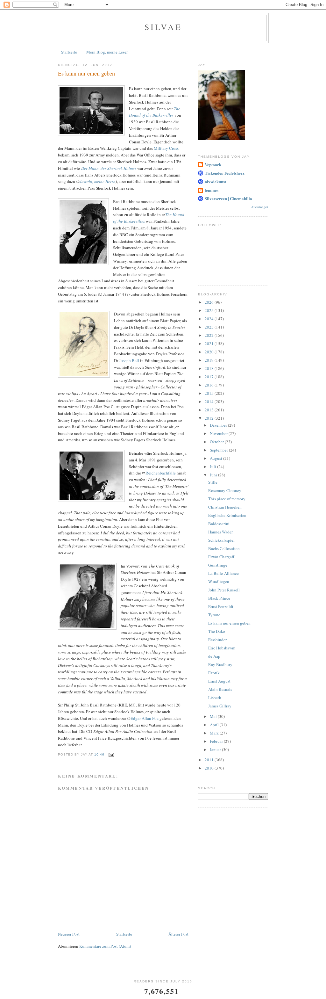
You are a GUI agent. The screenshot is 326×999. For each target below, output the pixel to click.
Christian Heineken (225, 507)
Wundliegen (218, 581)
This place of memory (226, 499)
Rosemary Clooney (224, 490)
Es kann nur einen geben (229, 623)
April (215, 725)
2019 (210, 360)
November (219, 433)
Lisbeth (214, 697)
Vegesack (213, 164)
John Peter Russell (224, 590)
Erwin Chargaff (221, 557)
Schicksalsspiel (221, 540)
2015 (210, 393)
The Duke (216, 631)
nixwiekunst (215, 181)
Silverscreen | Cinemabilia (228, 198)
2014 (210, 401)
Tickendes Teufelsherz (224, 173)
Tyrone (214, 615)
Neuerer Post (69, 934)
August (216, 458)
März (215, 733)
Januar (216, 749)
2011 (210, 760)
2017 (210, 377)
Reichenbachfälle (160, 473)
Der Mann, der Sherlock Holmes (108, 168)
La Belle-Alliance (223, 573)
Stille (212, 482)
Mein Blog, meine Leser (107, 52)
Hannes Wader (220, 532)
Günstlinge (217, 565)
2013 (210, 410)
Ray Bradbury (220, 664)
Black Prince (219, 598)
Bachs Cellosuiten (224, 548)
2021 (210, 343)
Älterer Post (178, 934)
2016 (210, 385)
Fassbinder (217, 639)
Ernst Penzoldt (220, 606)
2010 (210, 768)
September (219, 450)
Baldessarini (219, 523)
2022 (210, 335)
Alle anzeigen (259, 207)
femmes (211, 190)
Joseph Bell (129, 360)
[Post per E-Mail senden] (111, 754)
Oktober (217, 442)
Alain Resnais (220, 689)
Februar (217, 741)
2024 (210, 319)
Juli (213, 466)
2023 (210, 327)
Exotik (214, 673)
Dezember (219, 425)
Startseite (69, 52)
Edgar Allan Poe (145, 718)
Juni (214, 475)
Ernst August (219, 681)
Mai (214, 716)
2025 (210, 310)
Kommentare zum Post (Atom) (105, 946)
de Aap (214, 656)
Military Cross (166, 148)
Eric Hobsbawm (221, 648)
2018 (210, 368)
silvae (163, 26)
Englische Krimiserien (227, 515)
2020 (210, 352)
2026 (210, 302)
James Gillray (219, 706)
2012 (210, 418)
